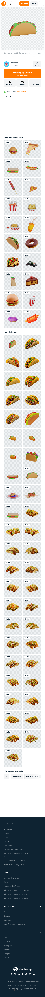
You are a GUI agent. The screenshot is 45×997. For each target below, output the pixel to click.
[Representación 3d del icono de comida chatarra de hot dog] (13, 206)
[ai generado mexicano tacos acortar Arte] (13, 889)
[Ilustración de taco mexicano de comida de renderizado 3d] (13, 337)
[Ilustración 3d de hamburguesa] (13, 450)
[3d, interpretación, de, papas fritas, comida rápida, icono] (13, 281)
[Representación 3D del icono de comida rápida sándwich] (13, 187)
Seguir (37, 65)
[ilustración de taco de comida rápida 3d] (13, 776)
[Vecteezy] (3, 3)
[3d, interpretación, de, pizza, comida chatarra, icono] (13, 243)
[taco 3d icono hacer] (13, 701)
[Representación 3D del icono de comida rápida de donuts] (13, 488)
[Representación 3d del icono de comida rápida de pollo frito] (13, 262)
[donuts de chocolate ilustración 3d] (13, 356)
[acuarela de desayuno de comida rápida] (13, 507)
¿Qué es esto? (21, 92)
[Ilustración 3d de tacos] (13, 720)
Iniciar (34, 4)
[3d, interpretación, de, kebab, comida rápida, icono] (13, 413)
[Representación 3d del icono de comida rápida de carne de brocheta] (13, 224)
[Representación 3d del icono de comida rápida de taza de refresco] (13, 469)
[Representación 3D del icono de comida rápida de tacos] (13, 532)
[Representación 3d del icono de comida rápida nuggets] (13, 300)
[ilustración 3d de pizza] (13, 168)
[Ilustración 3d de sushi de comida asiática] (13, 394)
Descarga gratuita (22, 73)
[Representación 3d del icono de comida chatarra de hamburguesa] (13, 149)
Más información (11, 97)
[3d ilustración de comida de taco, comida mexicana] (13, 833)
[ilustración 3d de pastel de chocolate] (13, 431)
